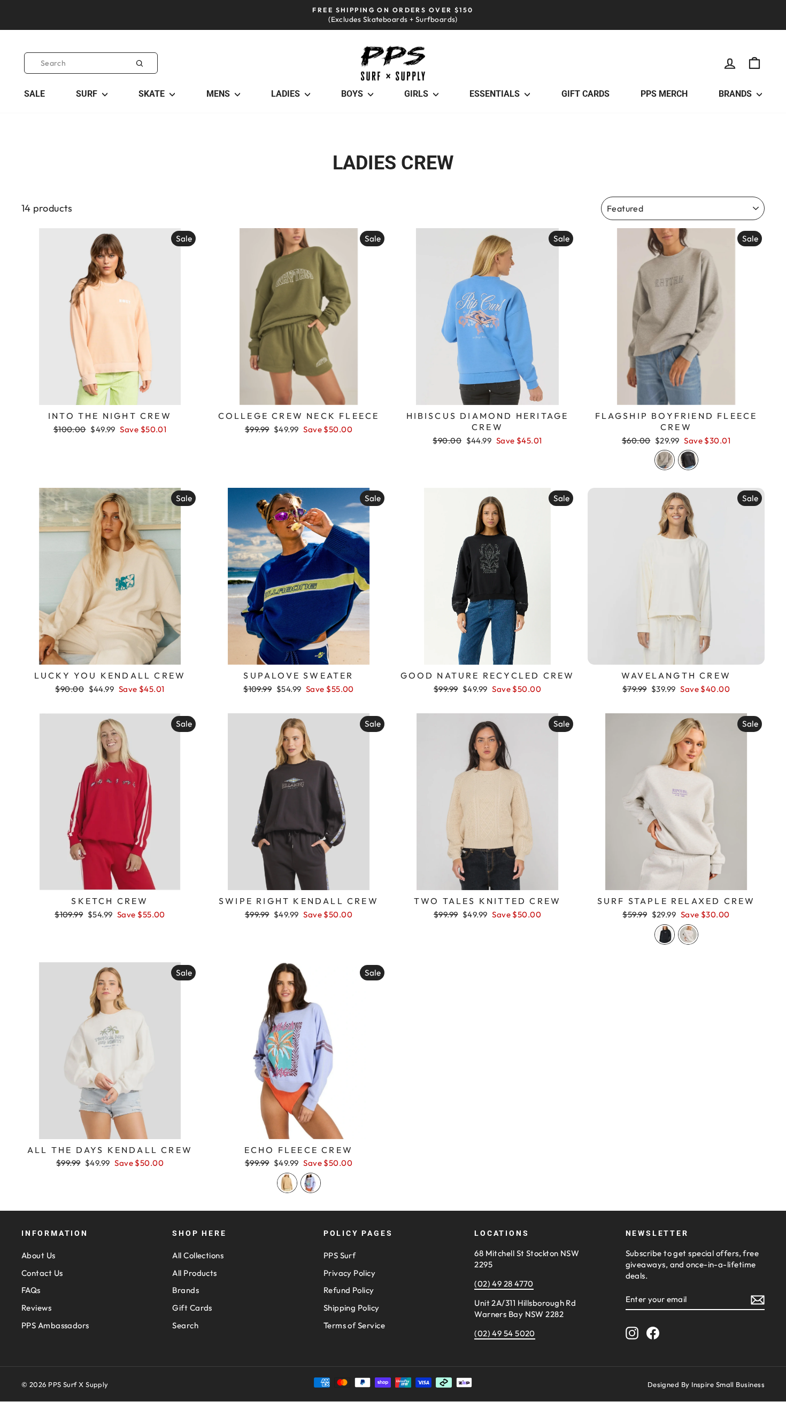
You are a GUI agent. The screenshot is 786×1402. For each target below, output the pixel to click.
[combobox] (91, 63)
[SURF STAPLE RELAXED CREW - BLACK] (664, 934)
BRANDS (736, 94)
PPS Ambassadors (55, 1325)
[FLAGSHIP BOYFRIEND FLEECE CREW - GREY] (664, 460)
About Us (38, 1255)
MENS (219, 94)
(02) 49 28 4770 (504, 1284)
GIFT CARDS (585, 94)
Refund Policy (348, 1290)
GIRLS (417, 94)
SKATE (152, 94)
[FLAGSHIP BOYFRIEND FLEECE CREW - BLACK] (688, 460)
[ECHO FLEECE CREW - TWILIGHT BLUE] (310, 1183)
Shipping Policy (351, 1308)
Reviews (36, 1308)
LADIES (286, 94)
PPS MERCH (664, 94)
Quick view (110, 393)
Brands (185, 1290)
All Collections (198, 1255)
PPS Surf (339, 1255)
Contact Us (42, 1273)
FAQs (31, 1290)
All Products (194, 1273)
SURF (87, 94)
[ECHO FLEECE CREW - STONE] (287, 1183)
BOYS (353, 94)
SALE (34, 94)
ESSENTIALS (495, 94)
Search (185, 1325)
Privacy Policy (349, 1273)
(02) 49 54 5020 (504, 1333)
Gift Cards (192, 1308)
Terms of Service (354, 1325)
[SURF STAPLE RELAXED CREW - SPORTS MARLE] (688, 934)
